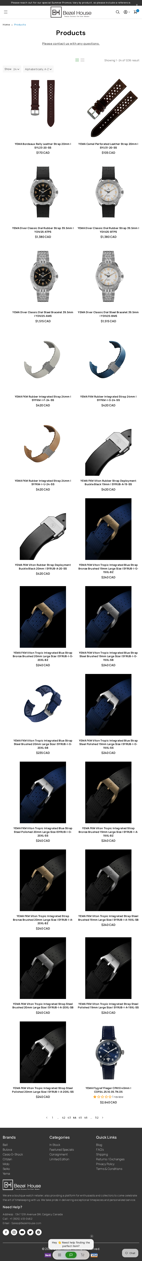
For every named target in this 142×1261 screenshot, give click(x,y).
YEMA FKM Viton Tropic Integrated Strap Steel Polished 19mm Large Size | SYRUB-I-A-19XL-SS (108, 1005)
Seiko (6, 1169)
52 (97, 1117)
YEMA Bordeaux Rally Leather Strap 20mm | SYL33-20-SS (43, 145)
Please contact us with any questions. (71, 44)
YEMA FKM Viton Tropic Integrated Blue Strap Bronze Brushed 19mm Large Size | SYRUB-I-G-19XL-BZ (108, 568)
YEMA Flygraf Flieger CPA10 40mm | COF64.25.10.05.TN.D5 (108, 1089)
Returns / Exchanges (110, 1159)
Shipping (102, 1154)
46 (86, 1117)
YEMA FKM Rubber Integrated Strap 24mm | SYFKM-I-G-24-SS (108, 398)
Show (8, 69)
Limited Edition (59, 1159)
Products (20, 24)
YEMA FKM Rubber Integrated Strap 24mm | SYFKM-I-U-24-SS (43, 482)
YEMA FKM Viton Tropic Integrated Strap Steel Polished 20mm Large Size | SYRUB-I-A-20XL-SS (43, 1089)
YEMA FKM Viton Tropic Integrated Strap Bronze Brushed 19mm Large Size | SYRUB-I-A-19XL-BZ (108, 831)
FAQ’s (100, 1150)
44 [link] (75, 1117)
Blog (99, 1145)
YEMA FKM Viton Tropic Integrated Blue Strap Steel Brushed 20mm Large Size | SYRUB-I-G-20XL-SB (42, 744)
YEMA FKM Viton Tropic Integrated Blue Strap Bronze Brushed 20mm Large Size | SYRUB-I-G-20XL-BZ (43, 656)
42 (63, 1117)
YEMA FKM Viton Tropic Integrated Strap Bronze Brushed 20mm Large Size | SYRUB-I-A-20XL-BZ (43, 919)
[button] (5, 12)
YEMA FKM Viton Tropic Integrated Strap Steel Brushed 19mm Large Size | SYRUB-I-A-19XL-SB (108, 917)
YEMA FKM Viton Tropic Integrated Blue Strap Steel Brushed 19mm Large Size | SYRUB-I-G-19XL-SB (108, 656)
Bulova (7, 1150)
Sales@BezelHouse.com (26, 1223)
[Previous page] (47, 1117)
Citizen (7, 1159)
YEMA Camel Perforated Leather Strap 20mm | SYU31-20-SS (108, 145)
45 (80, 1117)
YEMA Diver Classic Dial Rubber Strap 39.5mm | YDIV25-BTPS (108, 229)
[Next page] (102, 1117)
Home (6, 24)
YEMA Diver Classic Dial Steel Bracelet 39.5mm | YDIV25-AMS (42, 314)
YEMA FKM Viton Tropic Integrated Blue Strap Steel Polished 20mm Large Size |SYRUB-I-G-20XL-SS (42, 831)
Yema (6, 1173)
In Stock (55, 1145)
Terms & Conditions (109, 1169)
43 (69, 1117)
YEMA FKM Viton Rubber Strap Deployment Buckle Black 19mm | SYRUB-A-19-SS (108, 482)
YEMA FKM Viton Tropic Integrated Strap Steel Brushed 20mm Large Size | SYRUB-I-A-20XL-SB (43, 1005)
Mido (6, 1164)
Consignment (59, 1154)
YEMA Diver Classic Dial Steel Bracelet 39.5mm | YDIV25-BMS (108, 314)
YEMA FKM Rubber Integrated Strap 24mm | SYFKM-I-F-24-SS (43, 398)
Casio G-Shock (13, 1154)
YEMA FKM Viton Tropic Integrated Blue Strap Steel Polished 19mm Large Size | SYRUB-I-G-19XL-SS (108, 744)
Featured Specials (62, 1150)
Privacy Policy (105, 1164)
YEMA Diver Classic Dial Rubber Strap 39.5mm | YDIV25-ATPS (43, 229)
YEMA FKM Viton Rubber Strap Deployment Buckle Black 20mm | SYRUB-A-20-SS (43, 566)
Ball (5, 1145)
